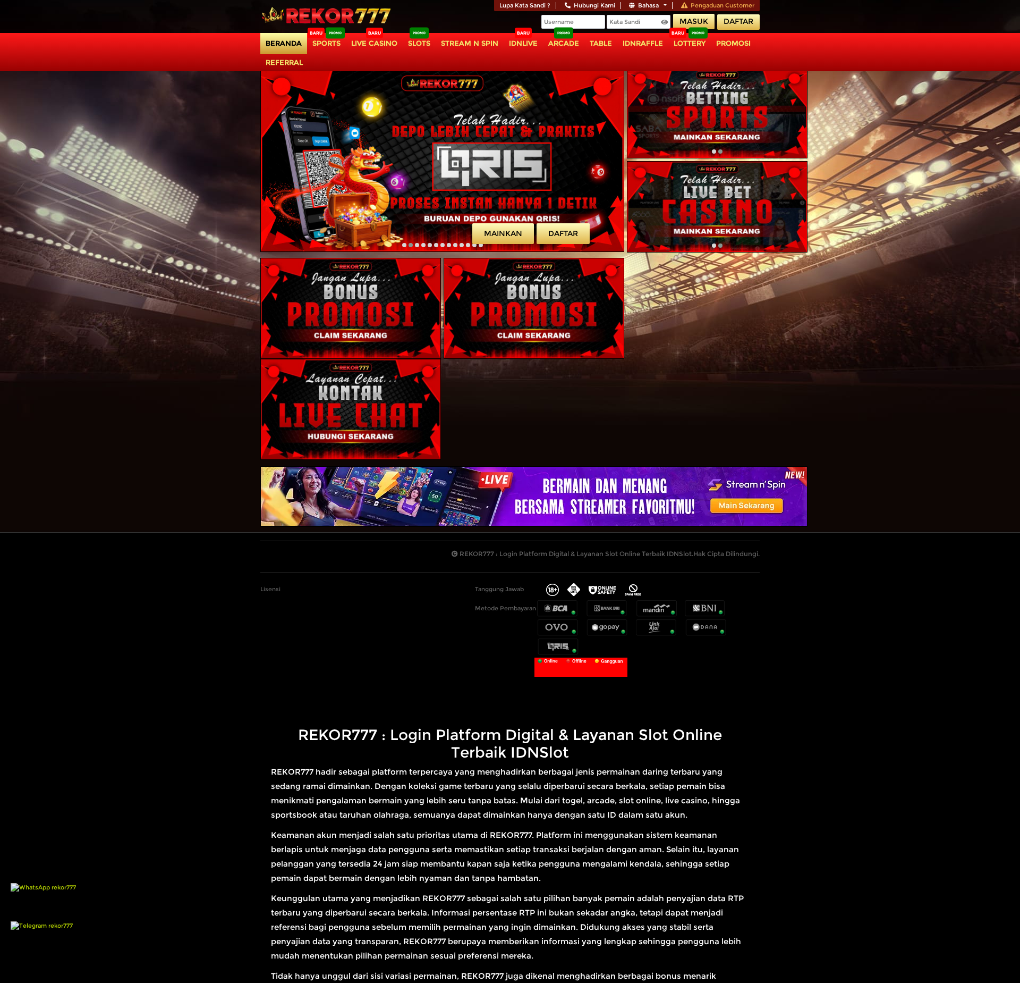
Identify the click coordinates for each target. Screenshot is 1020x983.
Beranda (284, 43)
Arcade (563, 43)
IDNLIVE (523, 43)
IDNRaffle (643, 43)
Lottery (690, 43)
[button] (404, 245)
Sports (326, 43)
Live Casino (374, 43)
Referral (284, 62)
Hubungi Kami (594, 5)
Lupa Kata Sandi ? (524, 5)
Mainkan (503, 233)
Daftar (738, 21)
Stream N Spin (469, 43)
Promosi (733, 43)
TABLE (601, 43)
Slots (419, 43)
